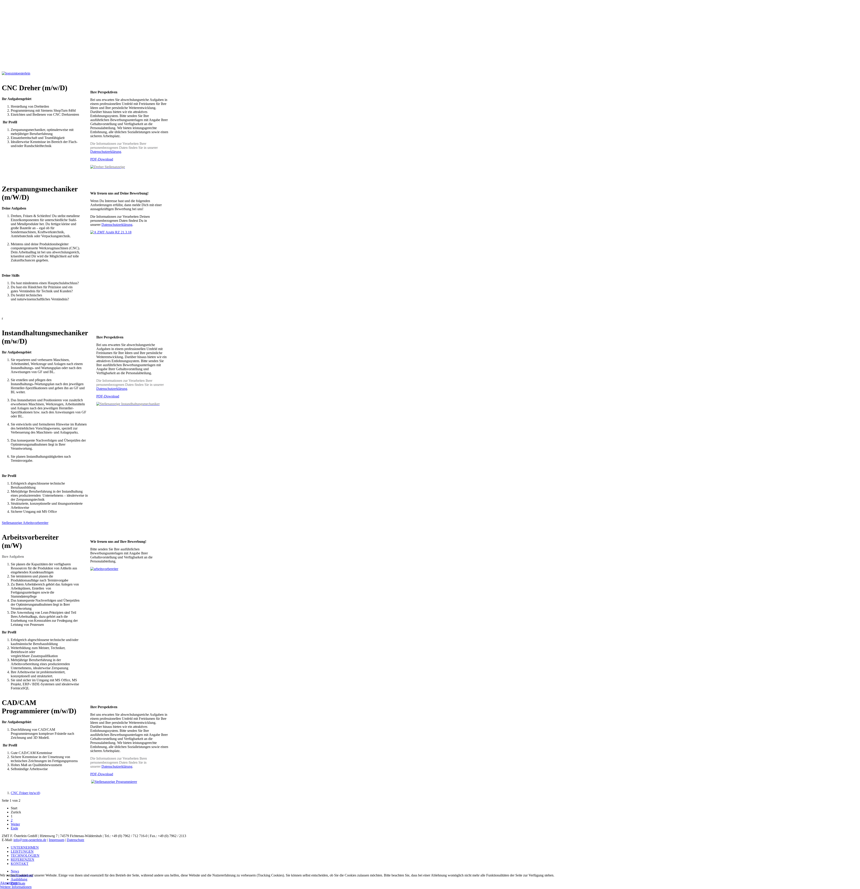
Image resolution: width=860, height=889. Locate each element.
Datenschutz (75, 840)
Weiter (15, 824)
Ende (14, 828)
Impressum (56, 840)
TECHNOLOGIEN (25, 855)
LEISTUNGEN (22, 851)
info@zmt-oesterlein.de (29, 840)
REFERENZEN (22, 859)
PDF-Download (101, 159)
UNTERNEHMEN (25, 847)
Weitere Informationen (16, 887)
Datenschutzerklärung (105, 152)
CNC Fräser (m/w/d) (25, 793)
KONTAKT (19, 863)
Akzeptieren (8, 883)
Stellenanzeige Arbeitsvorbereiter (25, 523)
